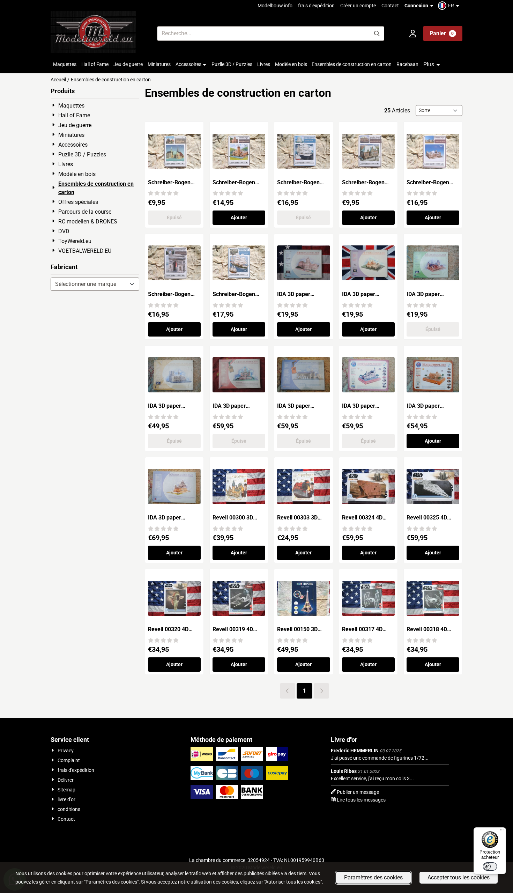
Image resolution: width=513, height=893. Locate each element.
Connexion (416, 5)
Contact (390, 5)
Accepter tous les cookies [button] (459, 877)
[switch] (490, 866)
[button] (449, 5)
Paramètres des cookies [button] (373, 877)
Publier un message (358, 792)
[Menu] (502, 831)
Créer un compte (358, 5)
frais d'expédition (316, 5)
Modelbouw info (275, 5)
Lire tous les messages (361, 800)
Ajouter (239, 217)
